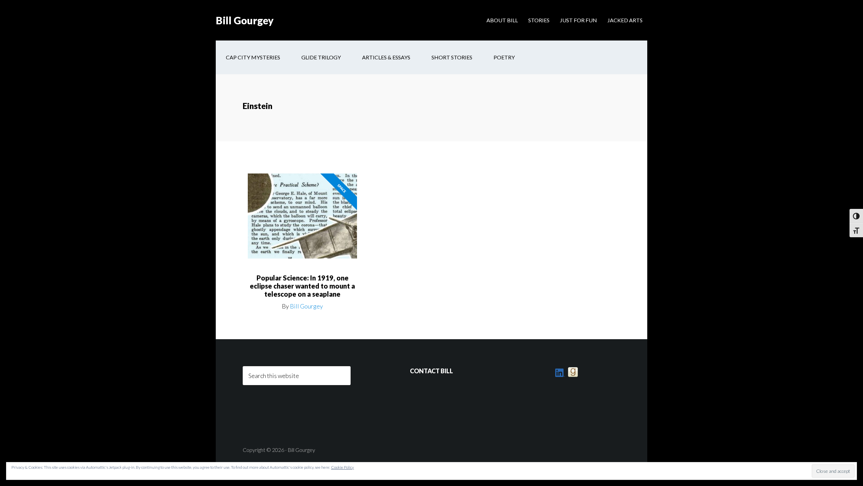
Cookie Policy (342, 467)
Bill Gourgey (245, 20)
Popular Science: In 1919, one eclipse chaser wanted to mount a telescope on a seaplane (302, 286)
